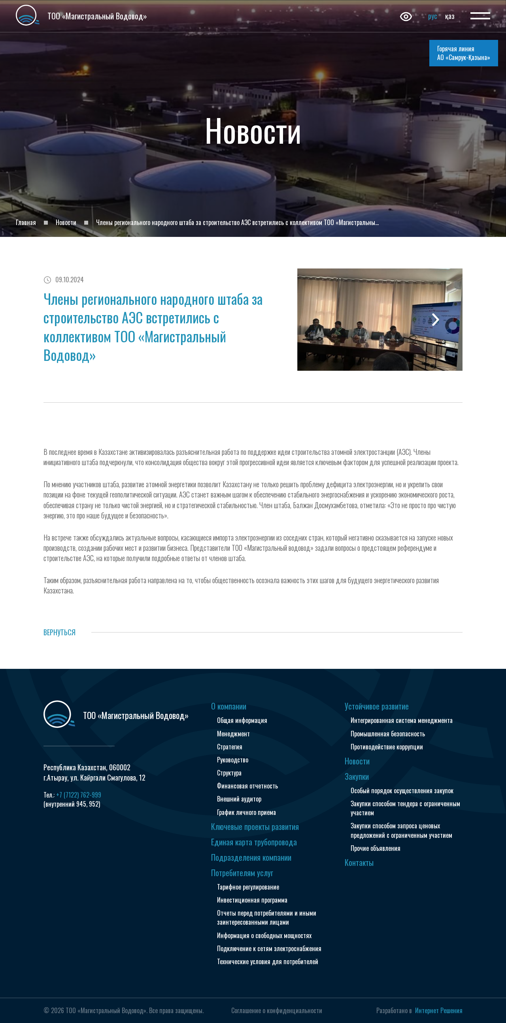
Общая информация (242, 720)
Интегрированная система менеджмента (402, 720)
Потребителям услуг (242, 872)
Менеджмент (233, 733)
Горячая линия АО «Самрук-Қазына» (463, 53)
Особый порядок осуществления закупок (402, 790)
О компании (228, 706)
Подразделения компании (251, 857)
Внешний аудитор (239, 798)
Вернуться (59, 632)
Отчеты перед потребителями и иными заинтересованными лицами (266, 917)
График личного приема (246, 812)
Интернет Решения (439, 1010)
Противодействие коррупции (387, 746)
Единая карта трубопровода (254, 842)
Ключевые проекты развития (255, 826)
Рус (432, 16)
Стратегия (229, 746)
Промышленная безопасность (388, 733)
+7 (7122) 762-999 (78, 795)
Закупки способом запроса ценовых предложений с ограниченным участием (401, 830)
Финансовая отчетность (247, 785)
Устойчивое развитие (377, 706)
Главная (26, 222)
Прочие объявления (375, 848)
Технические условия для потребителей (267, 961)
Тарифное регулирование (248, 887)
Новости (66, 222)
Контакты (359, 862)
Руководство (232, 759)
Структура (229, 772)
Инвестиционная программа (252, 900)
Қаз (450, 16)
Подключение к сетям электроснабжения (269, 948)
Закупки (357, 776)
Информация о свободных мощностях (264, 935)
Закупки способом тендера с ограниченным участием (405, 808)
